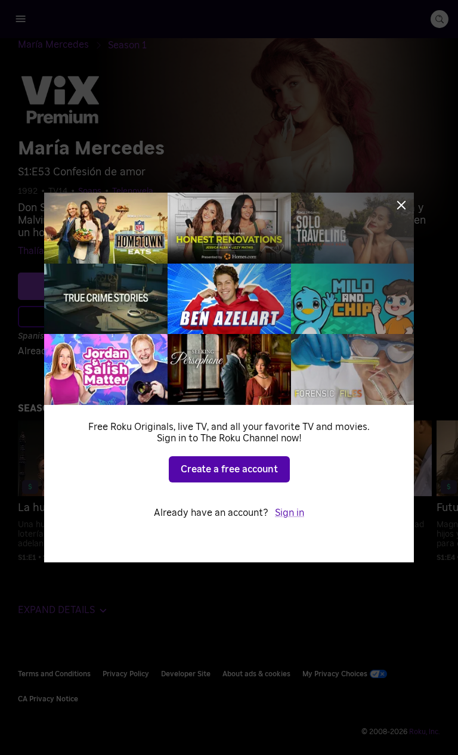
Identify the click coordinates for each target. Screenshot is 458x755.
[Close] (401, 205)
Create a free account (229, 469)
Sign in (289, 513)
